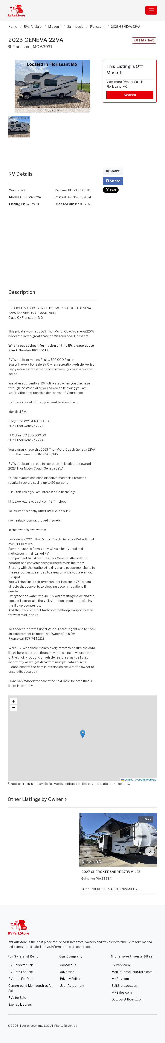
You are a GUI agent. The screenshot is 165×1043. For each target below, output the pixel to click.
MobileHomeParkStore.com (132, 972)
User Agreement (72, 985)
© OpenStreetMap (145, 779)
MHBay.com (120, 978)
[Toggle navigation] (151, 10)
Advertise (67, 972)
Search (130, 95)
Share (114, 171)
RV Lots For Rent (21, 978)
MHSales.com (122, 992)
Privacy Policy (70, 978)
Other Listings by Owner (36, 799)
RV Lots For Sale (20, 972)
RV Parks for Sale (21, 965)
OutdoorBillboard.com (128, 999)
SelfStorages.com (125, 985)
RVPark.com (121, 965)
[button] (52, 86)
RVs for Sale (17, 997)
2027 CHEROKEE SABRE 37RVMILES (111, 872)
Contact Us (68, 965)
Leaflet (128, 779)
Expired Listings (20, 1004)
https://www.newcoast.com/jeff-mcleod (37, 501)
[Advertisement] (52, 150)
